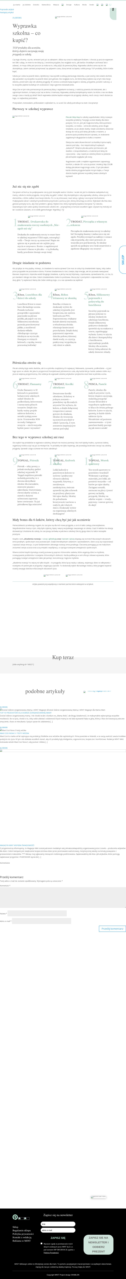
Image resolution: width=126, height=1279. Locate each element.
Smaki (91, 5)
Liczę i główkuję (50, 539)
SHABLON (75, 1275)
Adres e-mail (5, 921)
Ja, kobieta (27, 5)
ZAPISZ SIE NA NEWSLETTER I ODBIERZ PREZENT (98, 1244)
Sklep (15, 1227)
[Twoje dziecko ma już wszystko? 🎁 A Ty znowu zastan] (40, 1060)
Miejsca (56, 5)
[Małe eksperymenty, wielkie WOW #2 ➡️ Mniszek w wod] (17, 1014)
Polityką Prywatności (35, 632)
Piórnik (34, 460)
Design (68, 5)
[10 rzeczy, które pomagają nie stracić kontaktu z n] (86, 1070)
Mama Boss (46, 5)
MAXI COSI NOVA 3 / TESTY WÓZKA (14, 733)
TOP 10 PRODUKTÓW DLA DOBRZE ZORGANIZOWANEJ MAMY (25, 713)
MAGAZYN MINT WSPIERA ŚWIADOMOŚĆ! (17, 845)
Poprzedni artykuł (7, 9)
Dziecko (36, 5)
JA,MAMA (17, 18)
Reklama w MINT (22, 1240)
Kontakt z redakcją (22, 1237)
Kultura (77, 5)
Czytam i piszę (68, 539)
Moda (84, 5)
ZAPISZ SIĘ (96, 622)
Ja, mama (16, 5)
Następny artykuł (7, 12)
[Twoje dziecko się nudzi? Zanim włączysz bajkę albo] (63, 1038)
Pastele (103, 384)
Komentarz (5, 885)
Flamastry (35, 384)
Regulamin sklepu (22, 1230)
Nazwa (3, 913)
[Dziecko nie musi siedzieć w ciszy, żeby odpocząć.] (109, 1023)
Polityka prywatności (23, 1234)
